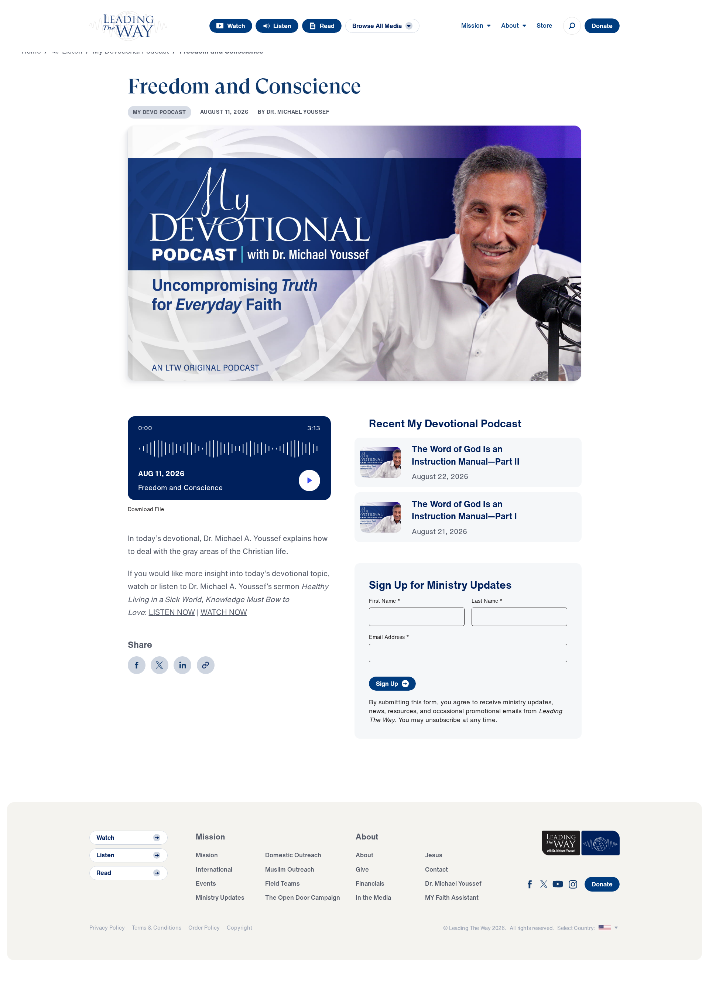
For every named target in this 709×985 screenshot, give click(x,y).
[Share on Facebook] (136, 665)
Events (206, 883)
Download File (146, 509)
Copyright (239, 927)
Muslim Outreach (289, 869)
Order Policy (204, 927)
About (364, 854)
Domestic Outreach (293, 854)
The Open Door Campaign (302, 897)
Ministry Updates (220, 897)
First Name (384, 600)
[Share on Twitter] (159, 665)
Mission (207, 854)
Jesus (433, 854)
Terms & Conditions (156, 927)
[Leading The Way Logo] (128, 26)
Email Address (389, 636)
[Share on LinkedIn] (182, 665)
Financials (370, 883)
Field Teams (282, 883)
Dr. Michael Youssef (453, 883)
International (214, 869)
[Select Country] (609, 927)
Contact (436, 869)
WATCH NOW (224, 612)
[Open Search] (572, 26)
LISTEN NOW (172, 612)
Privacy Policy (107, 927)
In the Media (373, 897)
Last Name (487, 600)
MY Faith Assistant (452, 897)
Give (362, 869)
